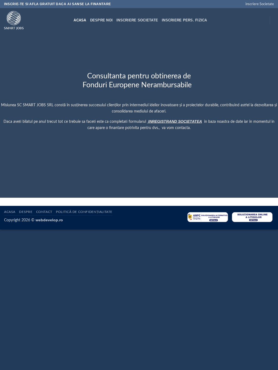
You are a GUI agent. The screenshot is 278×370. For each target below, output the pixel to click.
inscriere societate (137, 20)
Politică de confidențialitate (84, 211)
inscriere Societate (259, 4)
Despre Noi (101, 20)
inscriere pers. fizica (184, 20)
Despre (25, 211)
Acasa (80, 20)
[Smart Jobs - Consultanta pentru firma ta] (31, 20)
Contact (44, 211)
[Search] (68, 20)
